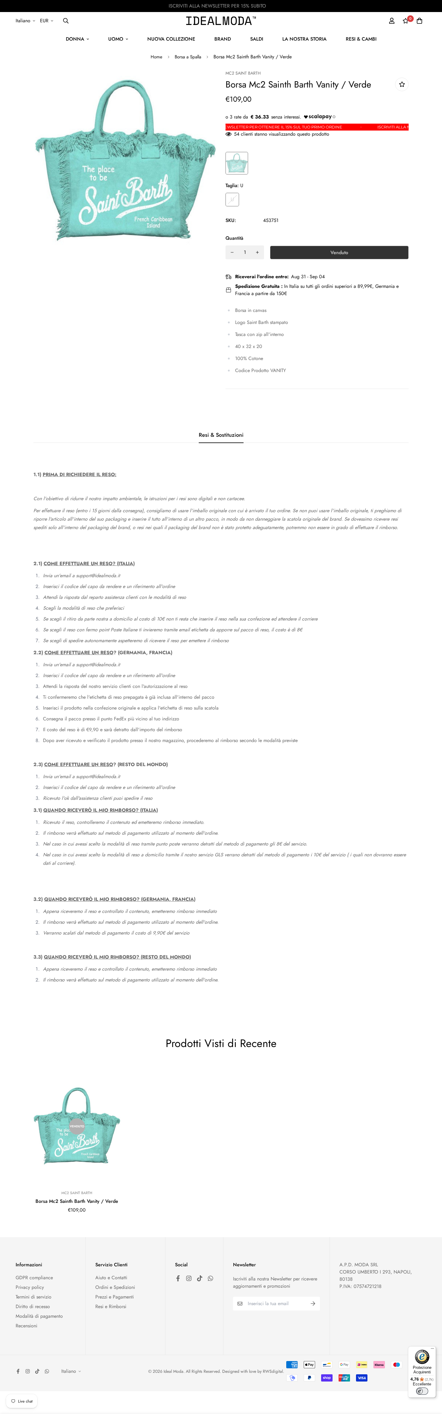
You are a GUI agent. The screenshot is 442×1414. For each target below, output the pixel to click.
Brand (222, 38)
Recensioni (26, 1325)
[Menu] (432, 1350)
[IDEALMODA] (221, 20)
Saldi (256, 38)
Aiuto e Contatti (111, 1277)
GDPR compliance (34, 1277)
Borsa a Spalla (188, 57)
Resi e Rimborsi (110, 1306)
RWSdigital (273, 1371)
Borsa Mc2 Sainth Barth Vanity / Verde (76, 1201)
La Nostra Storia (304, 38)
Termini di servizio (33, 1296)
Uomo (115, 38)
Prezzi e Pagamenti (114, 1296)
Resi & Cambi (361, 38)
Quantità (234, 238)
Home (156, 57)
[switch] (422, 1391)
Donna (75, 38)
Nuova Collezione (171, 38)
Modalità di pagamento (39, 1316)
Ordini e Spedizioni (115, 1287)
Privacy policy (30, 1287)
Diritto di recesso (33, 1306)
